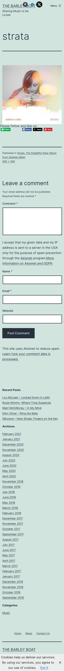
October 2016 (11, 592)
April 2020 (9, 476)
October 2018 (11, 486)
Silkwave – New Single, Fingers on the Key (30, 418)
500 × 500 (8, 161)
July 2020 (8, 460)
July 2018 (8, 492)
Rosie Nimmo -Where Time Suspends (26, 402)
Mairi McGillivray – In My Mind (21, 408)
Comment (10, 203)
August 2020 (10, 455)
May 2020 (9, 470)
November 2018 (12, 481)
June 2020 (9, 465)
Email (6, 291)
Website (7, 310)
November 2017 (12, 523)
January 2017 (11, 576)
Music (6, 612)
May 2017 (8, 555)
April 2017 (8, 560)
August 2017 (10, 539)
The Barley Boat (19, 649)
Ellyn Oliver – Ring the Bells (20, 413)
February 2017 (11, 571)
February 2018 (11, 513)
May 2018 (8, 502)
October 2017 (11, 529)
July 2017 (8, 544)
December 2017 (12, 518)
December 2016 (12, 581)
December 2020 (12, 444)
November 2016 (12, 587)
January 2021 (11, 439)
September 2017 (13, 534)
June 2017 (9, 550)
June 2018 (9, 497)
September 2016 (13, 597)
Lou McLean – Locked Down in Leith (26, 397)
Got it (44, 668)
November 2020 (13, 449)
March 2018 (10, 508)
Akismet (26, 258)
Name (7, 271)
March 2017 (10, 566)
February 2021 (11, 434)
